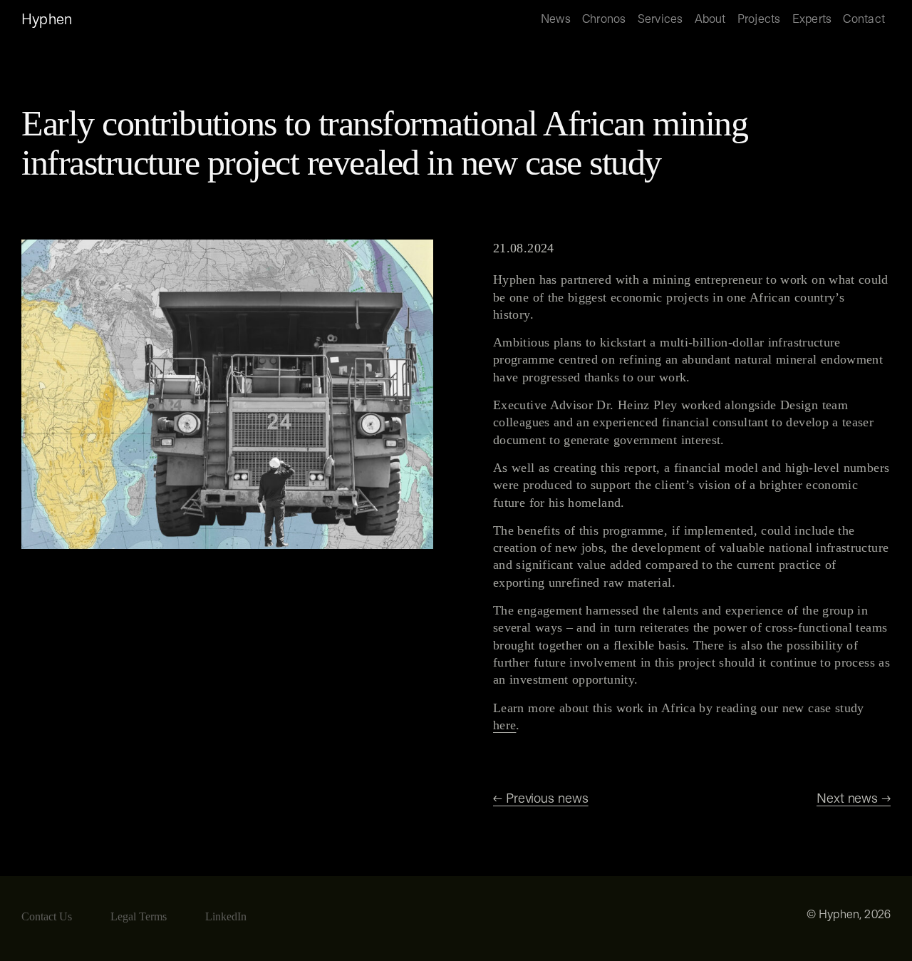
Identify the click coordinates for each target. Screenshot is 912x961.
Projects (759, 19)
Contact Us (46, 916)
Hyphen (46, 20)
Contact (864, 19)
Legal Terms (138, 916)
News (556, 19)
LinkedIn (226, 916)
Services (660, 19)
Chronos (604, 19)
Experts (812, 19)
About (710, 19)
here (504, 725)
